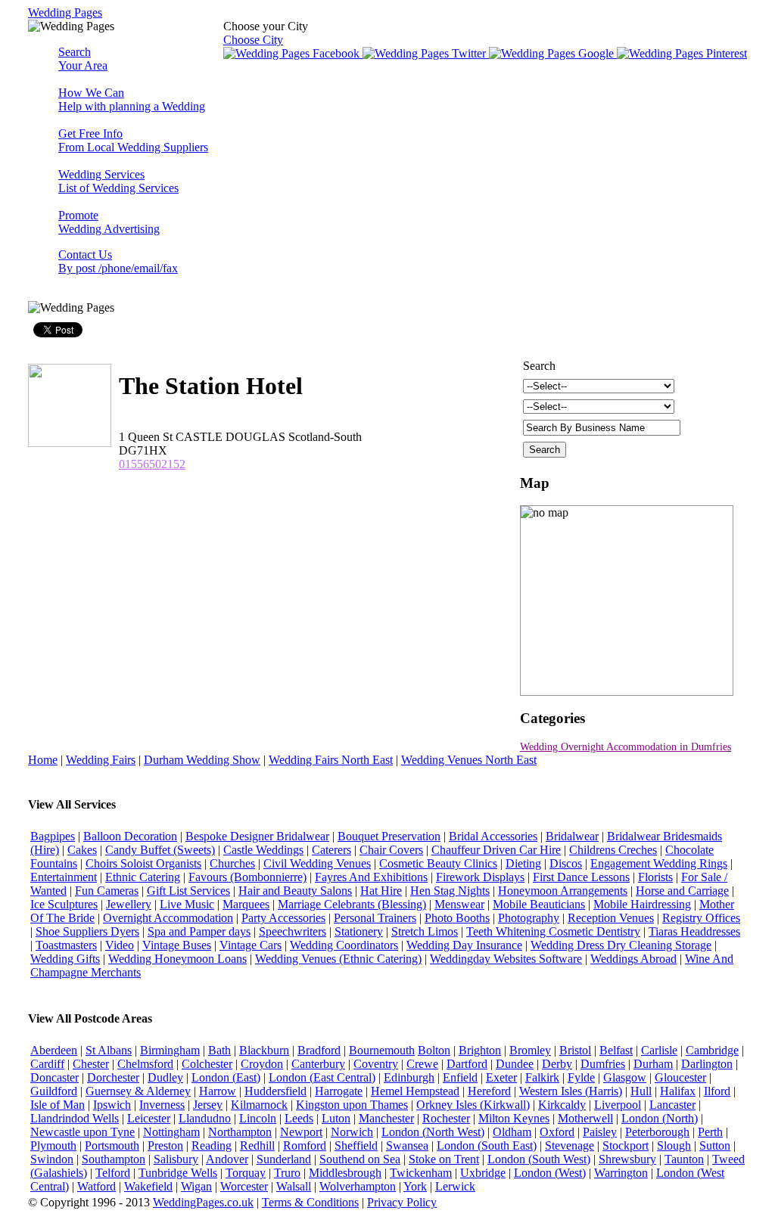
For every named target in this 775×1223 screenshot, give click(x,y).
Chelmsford (145, 1063)
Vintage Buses (176, 945)
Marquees (246, 904)
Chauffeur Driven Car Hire (496, 849)
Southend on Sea (359, 1159)
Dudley (165, 1077)
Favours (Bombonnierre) (247, 877)
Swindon (51, 1159)
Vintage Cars (250, 945)
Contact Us (118, 261)
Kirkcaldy (562, 1104)
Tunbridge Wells (178, 1172)
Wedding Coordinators (344, 945)
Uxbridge (483, 1172)
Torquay (246, 1172)
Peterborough (657, 1131)
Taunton (684, 1159)
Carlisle (659, 1050)
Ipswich (112, 1104)
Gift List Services (188, 890)
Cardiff (47, 1063)
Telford (112, 1172)
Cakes (82, 849)
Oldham (512, 1131)
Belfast (616, 1050)
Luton (336, 1118)
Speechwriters (292, 931)
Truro (287, 1172)
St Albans (109, 1050)
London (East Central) (322, 1077)
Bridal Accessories (493, 836)
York (415, 1186)
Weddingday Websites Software (506, 958)
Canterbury (318, 1063)
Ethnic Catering (142, 877)
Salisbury (176, 1159)
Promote (109, 222)
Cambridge (712, 1050)
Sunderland (284, 1159)
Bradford (319, 1050)
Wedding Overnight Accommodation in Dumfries (625, 747)
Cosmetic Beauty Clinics (438, 863)
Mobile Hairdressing (642, 904)
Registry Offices (701, 917)
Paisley (600, 1131)
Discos (565, 863)
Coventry (375, 1063)
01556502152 (152, 464)
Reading (211, 1145)
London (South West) (538, 1159)
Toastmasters (66, 945)
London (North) (659, 1118)
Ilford (717, 1091)
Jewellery (128, 904)
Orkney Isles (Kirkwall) (473, 1104)
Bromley (530, 1050)
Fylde (581, 1077)
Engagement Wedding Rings (658, 863)
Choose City (253, 39)
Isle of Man (57, 1104)
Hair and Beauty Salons (295, 890)
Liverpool (617, 1104)
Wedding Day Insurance (464, 945)
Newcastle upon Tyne (82, 1131)
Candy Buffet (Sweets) (160, 849)
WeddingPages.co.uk (203, 1202)
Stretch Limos (424, 931)
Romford (304, 1145)
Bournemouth (382, 1050)
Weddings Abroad (633, 958)
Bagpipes (52, 836)
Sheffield (356, 1145)
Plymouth (53, 1145)
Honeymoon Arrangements (562, 890)
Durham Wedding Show (202, 759)
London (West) (550, 1172)
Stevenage (569, 1145)
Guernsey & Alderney (138, 1091)
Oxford (557, 1131)
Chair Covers (391, 849)
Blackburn (264, 1050)
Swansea (407, 1145)
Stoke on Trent (444, 1159)
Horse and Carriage (682, 890)
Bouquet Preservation (389, 836)
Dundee (515, 1063)
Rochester (446, 1118)
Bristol (575, 1050)
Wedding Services (118, 181)
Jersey (208, 1104)
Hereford (489, 1091)
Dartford (467, 1063)
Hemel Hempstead (415, 1091)
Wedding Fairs (100, 759)
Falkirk (542, 1077)
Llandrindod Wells (74, 1118)
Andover (227, 1159)
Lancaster (672, 1104)
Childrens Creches (613, 849)
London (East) (225, 1077)
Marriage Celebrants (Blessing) (352, 904)
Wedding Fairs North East (331, 759)
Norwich (352, 1131)
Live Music (187, 904)
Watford (96, 1186)
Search (82, 58)
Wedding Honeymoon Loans (177, 958)
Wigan (196, 1186)
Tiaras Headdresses (694, 931)
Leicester (148, 1118)
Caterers (331, 849)
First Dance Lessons (581, 877)
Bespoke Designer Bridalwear (257, 836)
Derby (557, 1063)
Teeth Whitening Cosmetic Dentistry (553, 931)
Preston (165, 1145)
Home (43, 759)
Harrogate (339, 1091)
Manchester (386, 1118)
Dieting (523, 863)
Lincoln (257, 1118)
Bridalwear (572, 836)
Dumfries (602, 1063)
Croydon (262, 1063)
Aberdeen (53, 1050)
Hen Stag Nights (450, 890)
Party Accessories (283, 917)
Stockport (625, 1145)
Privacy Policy (402, 1202)
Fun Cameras (107, 890)
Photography (528, 917)
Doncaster (54, 1077)
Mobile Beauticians (539, 904)
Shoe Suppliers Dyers (87, 931)
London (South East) (487, 1145)
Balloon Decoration (130, 836)
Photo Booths (457, 917)
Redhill (257, 1145)
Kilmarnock (259, 1104)
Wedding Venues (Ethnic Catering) (338, 958)
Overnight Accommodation (168, 917)
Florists (655, 877)
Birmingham (170, 1050)
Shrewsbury (627, 1159)
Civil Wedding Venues (317, 863)
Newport (301, 1131)
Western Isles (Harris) (570, 1091)
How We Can (131, 99)
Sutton (714, 1145)
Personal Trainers (375, 917)
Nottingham (171, 1131)
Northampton (240, 1131)
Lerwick (455, 1186)
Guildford (53, 1091)
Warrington (621, 1172)
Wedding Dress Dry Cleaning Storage (621, 945)
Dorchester (113, 1077)
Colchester (207, 1063)
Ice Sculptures (64, 904)
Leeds (299, 1118)
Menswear (459, 904)
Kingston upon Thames (352, 1104)
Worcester (244, 1186)
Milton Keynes (513, 1118)
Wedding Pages (65, 12)
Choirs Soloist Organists (143, 863)
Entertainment (63, 877)
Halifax (678, 1091)
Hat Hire (381, 890)
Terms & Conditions (310, 1202)
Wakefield (148, 1186)
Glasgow (624, 1077)
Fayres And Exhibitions (371, 877)
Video (119, 945)
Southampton (113, 1159)
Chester (91, 1063)
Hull (641, 1091)
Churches (232, 863)
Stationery (359, 931)
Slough (674, 1145)
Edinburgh (409, 1077)
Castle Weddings (263, 849)
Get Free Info (133, 140)
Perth (710, 1131)
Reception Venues (611, 917)
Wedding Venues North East (469, 759)
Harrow (217, 1091)
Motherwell (585, 1118)
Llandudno (205, 1118)
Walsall (293, 1186)
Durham (653, 1063)
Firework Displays (480, 877)
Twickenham (421, 1172)
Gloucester (680, 1077)
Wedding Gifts (65, 958)
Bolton (434, 1050)
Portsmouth (112, 1145)
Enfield (460, 1077)
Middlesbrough (345, 1172)
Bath (219, 1050)
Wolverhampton (357, 1186)
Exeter (501, 1077)
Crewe (422, 1063)
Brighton (480, 1050)
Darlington (707, 1063)
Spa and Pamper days (199, 931)
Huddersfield (275, 1091)
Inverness (162, 1104)
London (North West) (432, 1131)
